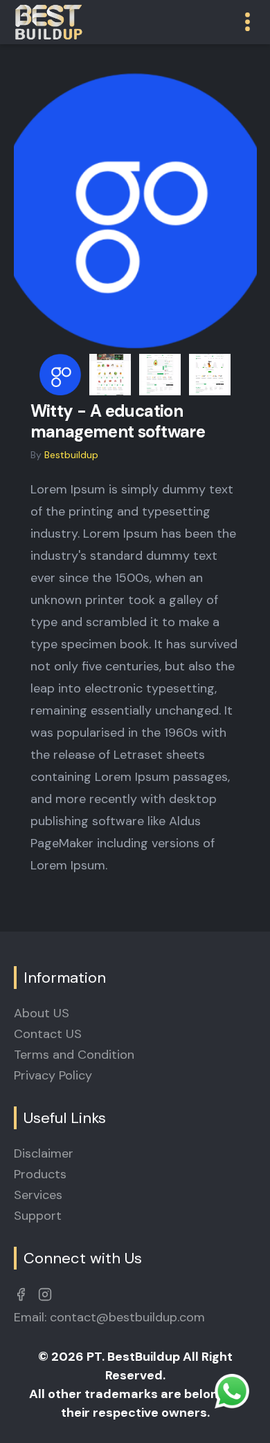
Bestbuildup (71, 455)
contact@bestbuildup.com (127, 1317)
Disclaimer (43, 1153)
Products (40, 1174)
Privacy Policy (53, 1075)
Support (38, 1215)
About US (41, 1013)
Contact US (48, 1034)
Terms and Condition (74, 1054)
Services (38, 1195)
